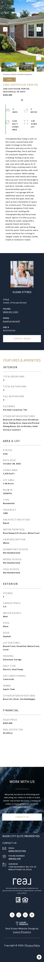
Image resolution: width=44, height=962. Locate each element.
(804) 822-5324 (10, 312)
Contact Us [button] (22, 817)
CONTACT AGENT (22, 339)
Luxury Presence (22, 932)
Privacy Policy (32, 945)
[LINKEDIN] (25, 914)
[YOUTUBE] (31, 914)
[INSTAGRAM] (18, 914)
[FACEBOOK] (12, 914)
